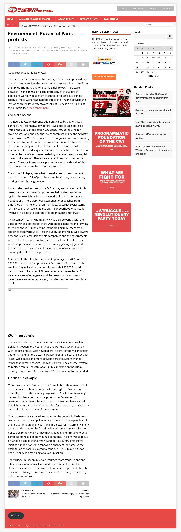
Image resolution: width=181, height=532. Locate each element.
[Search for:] (159, 24)
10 (153, 57)
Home (10, 19)
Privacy (166, 8)
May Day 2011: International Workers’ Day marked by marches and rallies (153, 150)
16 (148, 62)
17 (153, 62)
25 (159, 67)
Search (137, 32)
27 (170, 67)
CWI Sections (111, 19)
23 (148, 67)
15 (142, 62)
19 (164, 62)
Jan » (157, 75)
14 (137, 62)
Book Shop (138, 8)
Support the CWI (89, 19)
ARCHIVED (16, 515)
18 (159, 62)
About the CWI (66, 19)
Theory (123, 8)
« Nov (150, 75)
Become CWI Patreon (104, 76)
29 (142, 71)
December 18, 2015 (20, 47)
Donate (152, 8)
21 (137, 67)
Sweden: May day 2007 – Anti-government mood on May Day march (151, 98)
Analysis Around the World (35, 19)
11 (159, 57)
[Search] (170, 36)
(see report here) (38, 108)
